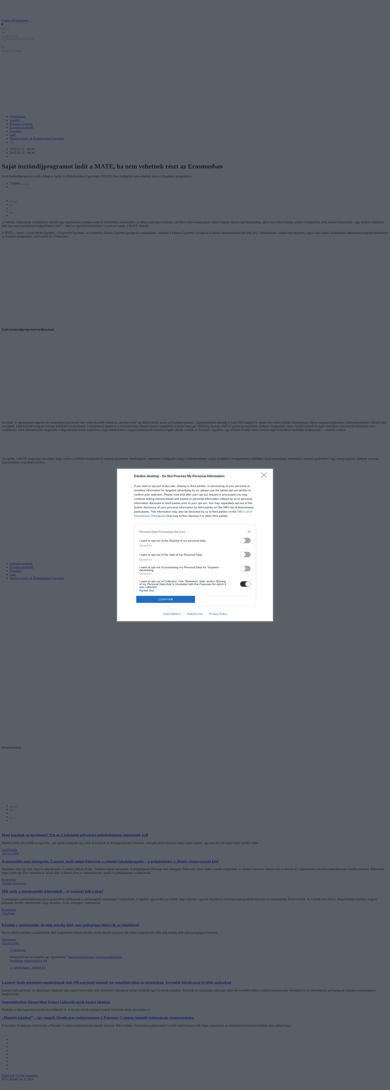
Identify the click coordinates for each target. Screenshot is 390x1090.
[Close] (265, 476)
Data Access (195, 613)
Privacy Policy (218, 613)
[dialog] (195, 545)
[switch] (245, 540)
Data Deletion (172, 613)
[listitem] (195, 531)
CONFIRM (165, 599)
